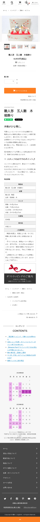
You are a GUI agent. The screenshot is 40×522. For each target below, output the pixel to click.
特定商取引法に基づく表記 (28, 100)
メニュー (4, 4)
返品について (32, 96)
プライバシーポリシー (30, 507)
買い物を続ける (31, 317)
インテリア (13, 10)
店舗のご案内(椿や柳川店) (20, 503)
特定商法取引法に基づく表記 (12, 507)
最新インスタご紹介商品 (15, 360)
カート (20, 4)
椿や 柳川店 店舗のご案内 (16, 352)
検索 (12, 4)
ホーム (5, 10)
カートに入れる (21, 91)
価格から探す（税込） (18, 293)
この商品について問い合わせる (26, 314)
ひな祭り (14, 305)
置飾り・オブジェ (25, 10)
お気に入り (21, 62)
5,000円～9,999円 (12, 297)
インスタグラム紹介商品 (19, 301)
